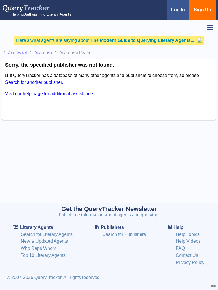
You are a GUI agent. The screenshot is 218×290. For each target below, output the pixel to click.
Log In (178, 9)
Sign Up (202, 9)
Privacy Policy (190, 262)
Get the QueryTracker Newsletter (109, 208)
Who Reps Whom (38, 248)
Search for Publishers (124, 234)
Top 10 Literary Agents (43, 255)
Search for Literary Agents (47, 234)
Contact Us (187, 255)
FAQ (180, 248)
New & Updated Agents (44, 241)
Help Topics (188, 234)
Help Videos (188, 241)
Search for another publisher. (34, 82)
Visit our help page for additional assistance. (49, 93)
